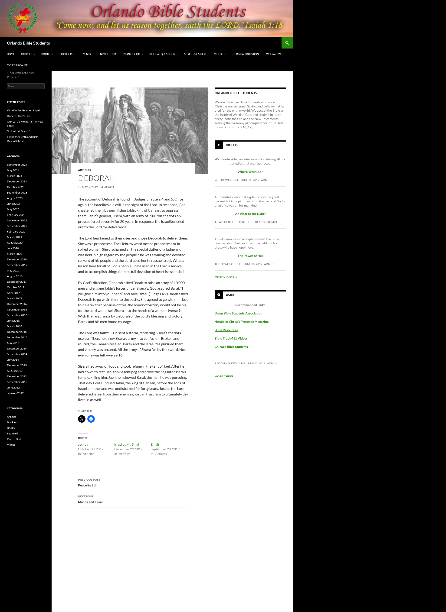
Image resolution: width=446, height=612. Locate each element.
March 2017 (14, 298)
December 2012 (17, 376)
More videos (226, 277)
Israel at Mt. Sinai (126, 444)
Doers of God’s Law (18, 116)
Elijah (155, 444)
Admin (109, 187)
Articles (26, 53)
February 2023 (16, 215)
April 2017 (13, 293)
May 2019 (13, 270)
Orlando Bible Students (28, 42)
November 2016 (17, 309)
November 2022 (17, 220)
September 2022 (17, 226)
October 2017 (15, 287)
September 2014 (17, 354)
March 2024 (14, 176)
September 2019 (17, 265)
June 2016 (13, 320)
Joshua (83, 444)
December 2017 (17, 281)
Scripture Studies (196, 53)
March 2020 (14, 254)
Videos (218, 53)
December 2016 (17, 304)
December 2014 (17, 348)
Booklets (65, 53)
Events (86, 53)
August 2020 (15, 242)
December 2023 (17, 181)
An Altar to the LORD (230, 222)
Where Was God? (227, 180)
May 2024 (13, 170)
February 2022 (16, 231)
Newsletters (108, 53)
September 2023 (17, 192)
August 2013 (15, 370)
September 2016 (17, 315)
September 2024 (17, 164)
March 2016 (14, 326)
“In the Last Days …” (18, 131)
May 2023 (13, 209)
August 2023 (15, 198)
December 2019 (17, 259)
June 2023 (13, 203)
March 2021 (14, 237)
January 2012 (15, 393)
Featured (12, 433)
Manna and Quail (90, 499)
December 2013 (17, 365)
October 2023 (15, 187)
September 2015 (17, 337)
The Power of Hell (251, 256)
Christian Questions (246, 53)
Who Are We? (274, 53)
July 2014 (13, 359)
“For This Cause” (17, 65)
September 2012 (17, 382)
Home (11, 53)
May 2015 (13, 343)
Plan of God (131, 53)
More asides (226, 376)
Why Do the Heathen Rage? (23, 110)
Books (45, 53)
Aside (230, 295)
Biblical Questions (162, 53)
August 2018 (15, 276)
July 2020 (13, 248)
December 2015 (17, 332)
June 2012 (13, 387)
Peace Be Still (89, 482)
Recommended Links (230, 363)
